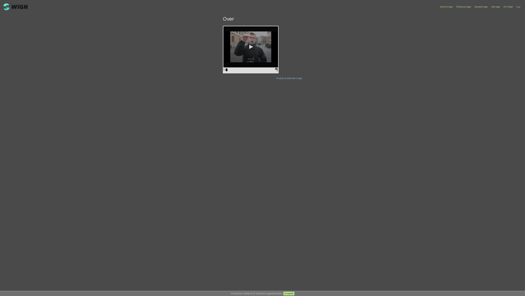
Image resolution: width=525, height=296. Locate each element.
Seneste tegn (481, 6)
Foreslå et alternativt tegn (289, 78)
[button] (251, 47)
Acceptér (289, 293)
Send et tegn (446, 6)
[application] (250, 46)
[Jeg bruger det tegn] (226, 69)
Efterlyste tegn (463, 6)
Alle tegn (495, 6)
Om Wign (508, 6)
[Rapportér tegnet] (276, 70)
